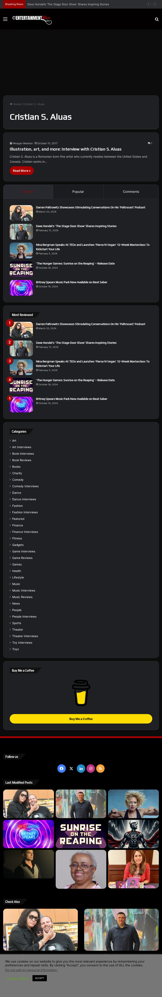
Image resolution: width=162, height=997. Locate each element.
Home (16, 104)
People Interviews (24, 616)
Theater (17, 629)
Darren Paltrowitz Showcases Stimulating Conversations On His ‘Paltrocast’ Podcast (90, 207)
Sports (16, 623)
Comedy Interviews (25, 486)
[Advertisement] (81, 60)
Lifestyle (18, 577)
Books (16, 466)
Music (16, 584)
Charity (17, 473)
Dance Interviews (24, 499)
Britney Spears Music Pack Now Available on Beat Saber (71, 282)
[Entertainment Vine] (32, 19)
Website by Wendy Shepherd (91, 989)
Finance (17, 525)
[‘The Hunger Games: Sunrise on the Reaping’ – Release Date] (21, 269)
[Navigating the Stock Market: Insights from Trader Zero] (133, 834)
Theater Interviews (25, 636)
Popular (78, 192)
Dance (16, 492)
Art (14, 440)
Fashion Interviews (25, 512)
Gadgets (18, 545)
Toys (15, 649)
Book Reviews (21, 460)
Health (16, 571)
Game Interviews (23, 551)
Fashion (17, 505)
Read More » (22, 170)
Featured (18, 518)
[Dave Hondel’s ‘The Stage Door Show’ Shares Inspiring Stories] (21, 232)
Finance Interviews (25, 531)
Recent (28, 192)
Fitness (17, 538)
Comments (131, 192)
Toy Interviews (22, 642)
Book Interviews (23, 453)
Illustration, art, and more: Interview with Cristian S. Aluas (66, 149)
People (17, 610)
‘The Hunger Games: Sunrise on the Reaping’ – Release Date (75, 263)
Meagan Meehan (23, 143)
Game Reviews (22, 558)
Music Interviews (23, 590)
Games (17, 564)
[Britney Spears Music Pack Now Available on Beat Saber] (21, 288)
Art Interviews (21, 447)
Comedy (18, 479)
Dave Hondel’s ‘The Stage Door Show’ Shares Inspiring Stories (76, 226)
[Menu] (5, 20)
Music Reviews (22, 597)
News (16, 603)
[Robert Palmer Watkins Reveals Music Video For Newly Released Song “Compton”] (28, 864)
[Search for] (157, 20)
